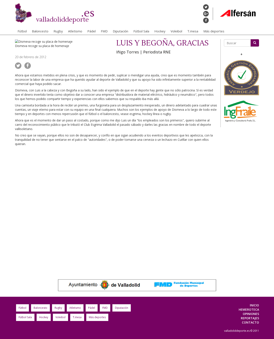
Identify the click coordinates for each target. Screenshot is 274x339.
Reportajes (250, 318)
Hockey (159, 31)
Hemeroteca (249, 309)
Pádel (91, 31)
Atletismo (75, 31)
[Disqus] (116, 208)
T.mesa (192, 31)
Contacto (250, 322)
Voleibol (176, 31)
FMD (104, 31)
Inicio (254, 305)
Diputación (120, 31)
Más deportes (213, 31)
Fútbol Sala (141, 31)
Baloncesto (40, 31)
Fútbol (22, 31)
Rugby (58, 31)
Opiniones (251, 314)
